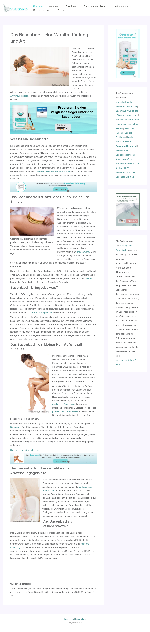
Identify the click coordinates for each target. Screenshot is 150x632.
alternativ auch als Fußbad (53, 171)
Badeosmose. (83, 252)
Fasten (89, 278)
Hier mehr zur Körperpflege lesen (26, 450)
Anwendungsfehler (124, 159)
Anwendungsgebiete (95, 6)
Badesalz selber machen (127, 119)
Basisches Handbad (125, 155)
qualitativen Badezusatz (63, 404)
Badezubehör (121, 6)
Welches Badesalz (125, 163)
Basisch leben (41, 10)
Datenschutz (80, 619)
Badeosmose (122, 150)
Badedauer (15, 427)
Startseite (38, 6)
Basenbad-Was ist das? (127, 111)
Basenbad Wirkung (125, 177)
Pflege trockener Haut (127, 115)
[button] (59, 6)
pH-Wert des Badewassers (65, 411)
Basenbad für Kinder (125, 172)
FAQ (59, 10)
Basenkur (121, 124)
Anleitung (71, 6)
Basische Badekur (124, 102)
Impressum (69, 619)
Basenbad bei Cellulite (126, 106)
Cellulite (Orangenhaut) (42, 312)
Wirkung (53, 6)
